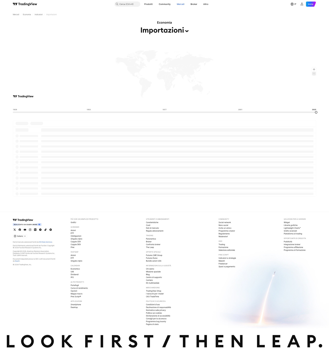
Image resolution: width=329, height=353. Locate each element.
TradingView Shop (153, 291)
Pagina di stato (152, 324)
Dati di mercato (152, 228)
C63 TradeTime (152, 296)
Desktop (74, 307)
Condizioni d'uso (153, 304)
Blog (148, 274)
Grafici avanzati (290, 231)
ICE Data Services (45, 242)
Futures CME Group (154, 255)
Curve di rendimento (79, 288)
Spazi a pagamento (227, 266)
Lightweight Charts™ (292, 228)
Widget (287, 222)
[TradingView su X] (14, 229)
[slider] (316, 112)
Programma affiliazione (293, 247)
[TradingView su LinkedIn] (35, 229)
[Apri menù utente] (301, 4)
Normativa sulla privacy (156, 310)
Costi (148, 225)
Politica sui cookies (154, 313)
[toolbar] (164, 103)
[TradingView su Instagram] (30, 229)
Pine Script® (76, 296)
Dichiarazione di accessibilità (158, 316)
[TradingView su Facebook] (20, 229)
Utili (72, 271)
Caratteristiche (152, 222)
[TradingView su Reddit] (50, 229)
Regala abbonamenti (154, 231)
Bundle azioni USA (153, 261)
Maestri (222, 261)
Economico (75, 269)
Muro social (223, 225)
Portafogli (75, 285)
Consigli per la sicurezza (156, 318)
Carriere (149, 280)
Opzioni (74, 291)
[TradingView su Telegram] (40, 229)
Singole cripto (76, 239)
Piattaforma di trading (293, 234)
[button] (154, 4)
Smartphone (76, 304)
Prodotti (148, 4)
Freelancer (223, 264)
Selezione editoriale (227, 250)
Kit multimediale (152, 283)
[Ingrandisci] (314, 69)
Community (165, 4)
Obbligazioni (76, 236)
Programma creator (227, 231)
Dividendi (75, 274)
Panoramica (151, 239)
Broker (194, 4)
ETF (72, 233)
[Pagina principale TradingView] (25, 4)
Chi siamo (150, 269)
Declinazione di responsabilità (158, 307)
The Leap (150, 247)
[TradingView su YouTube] (25, 229)
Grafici (73, 222)
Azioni (73, 230)
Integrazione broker (292, 244)
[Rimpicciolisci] (314, 73)
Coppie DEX (76, 244)
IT (295, 4)
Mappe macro (76, 294)
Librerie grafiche (291, 225)
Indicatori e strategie (227, 258)
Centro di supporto (154, 277)
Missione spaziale (153, 271)
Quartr (17, 261)
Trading (222, 244)
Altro (205, 4)
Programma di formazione (294, 250)
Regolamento (224, 234)
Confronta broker (153, 244)
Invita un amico (225, 228)
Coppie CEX (76, 241)
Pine (72, 247)
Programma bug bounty (156, 321)
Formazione (223, 247)
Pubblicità (288, 241)
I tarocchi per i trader (155, 294)
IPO (72, 277)
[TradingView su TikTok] (45, 229)
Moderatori (223, 236)
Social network (225, 222)
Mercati (180, 4)
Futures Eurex (152, 258)
